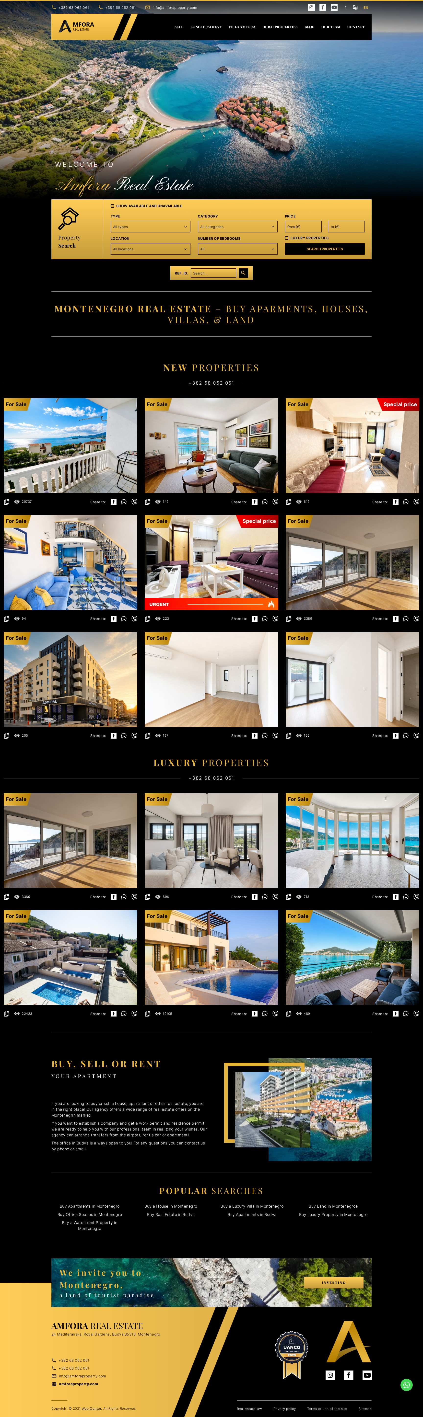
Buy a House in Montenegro (170, 1206)
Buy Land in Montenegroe (333, 1206)
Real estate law (249, 1409)
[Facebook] (322, 7)
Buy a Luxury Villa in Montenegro (252, 1206)
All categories (211, 227)
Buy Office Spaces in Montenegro (90, 1214)
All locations (123, 249)
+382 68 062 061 (74, 7)
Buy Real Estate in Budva (171, 1214)
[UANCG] (291, 1355)
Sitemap (365, 1409)
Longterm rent (206, 26)
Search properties (325, 249)
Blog (310, 26)
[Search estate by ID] (243, 272)
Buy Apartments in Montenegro (90, 1206)
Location (120, 238)
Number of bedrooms (219, 238)
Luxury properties (310, 238)
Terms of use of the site (327, 1409)
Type (115, 216)
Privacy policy (284, 1409)
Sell (179, 26)
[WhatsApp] (124, 502)
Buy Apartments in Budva (252, 1214)
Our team (331, 26)
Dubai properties (280, 26)
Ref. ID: (181, 273)
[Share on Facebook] (114, 502)
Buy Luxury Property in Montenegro (333, 1214)
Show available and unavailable (149, 206)
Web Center (91, 1408)
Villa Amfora (242, 26)
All (202, 249)
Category (208, 216)
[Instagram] (311, 7)
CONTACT (356, 26)
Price (290, 216)
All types (120, 227)
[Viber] (134, 502)
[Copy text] (7, 502)
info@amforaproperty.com (175, 7)
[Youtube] (334, 7)
